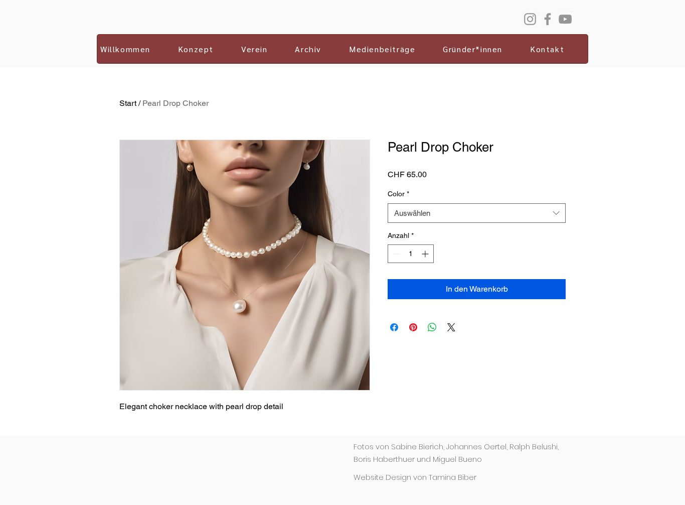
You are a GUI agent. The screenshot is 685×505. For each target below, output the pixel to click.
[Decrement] (395, 254)
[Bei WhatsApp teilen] (432, 327)
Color (398, 194)
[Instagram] (530, 19)
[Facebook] (548, 19)
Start (127, 103)
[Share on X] (451, 327)
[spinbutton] (411, 254)
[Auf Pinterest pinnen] (413, 327)
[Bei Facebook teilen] (394, 327)
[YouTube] (565, 19)
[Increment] (426, 254)
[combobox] (477, 213)
